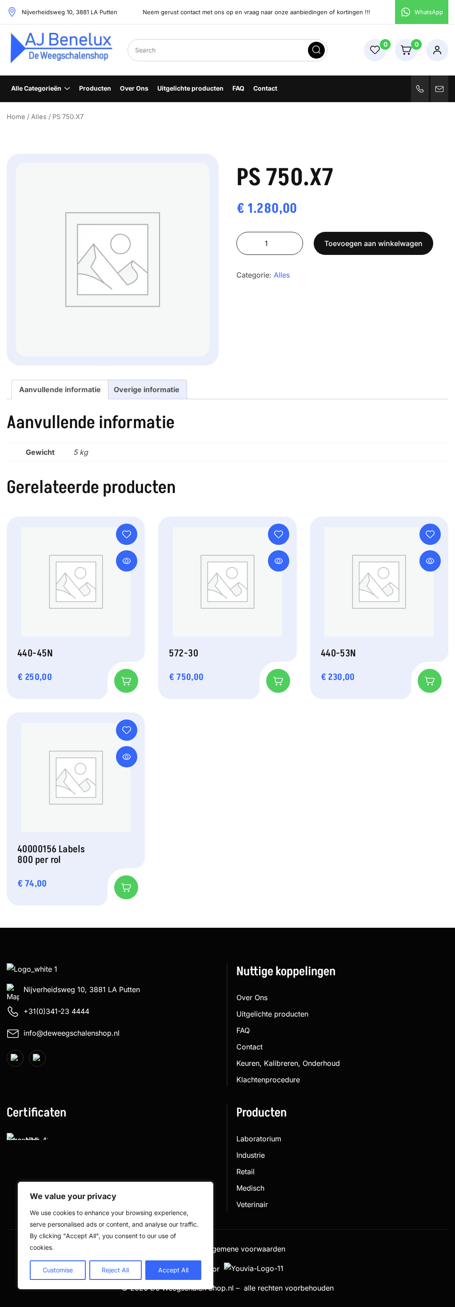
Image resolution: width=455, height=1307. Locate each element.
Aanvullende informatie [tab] (60, 389)
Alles (39, 117)
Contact (265, 88)
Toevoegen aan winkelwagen (373, 243)
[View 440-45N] (127, 561)
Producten (95, 88)
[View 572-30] (278, 561)
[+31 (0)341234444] (420, 88)
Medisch (250, 1188)
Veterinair (252, 1204)
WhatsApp (429, 12)
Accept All (173, 1270)
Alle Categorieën (36, 88)
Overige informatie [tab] (147, 389)
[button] (126, 534)
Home (16, 117)
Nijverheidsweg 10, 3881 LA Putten (82, 989)
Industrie (250, 1155)
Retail (245, 1171)
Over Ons (134, 88)
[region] (115, 1235)
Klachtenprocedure (268, 1079)
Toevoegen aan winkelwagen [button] (126, 681)
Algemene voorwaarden (245, 1248)
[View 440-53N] (430, 561)
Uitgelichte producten (190, 88)
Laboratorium (258, 1138)
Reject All (115, 1270)
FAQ (238, 88)
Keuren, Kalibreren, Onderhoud (288, 1063)
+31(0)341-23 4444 (56, 1011)
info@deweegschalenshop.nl (72, 1033)
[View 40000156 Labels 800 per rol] (127, 757)
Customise (58, 1270)
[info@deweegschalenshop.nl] (439, 88)
